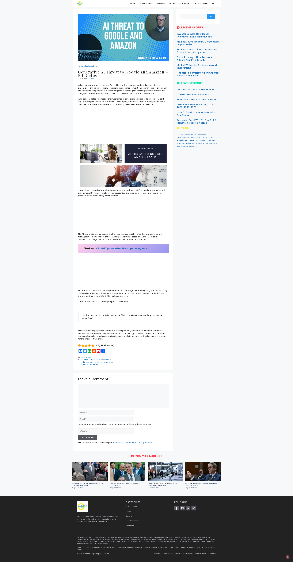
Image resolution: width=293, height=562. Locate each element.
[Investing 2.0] (80, 3)
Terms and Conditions (184, 554)
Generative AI (105, 360)
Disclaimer (212, 554)
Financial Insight (195, 137)
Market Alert (180, 143)
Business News (146, 3)
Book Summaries (201, 3)
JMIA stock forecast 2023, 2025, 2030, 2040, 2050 (195, 106)
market (211, 140)
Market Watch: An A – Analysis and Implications (197, 66)
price (215, 143)
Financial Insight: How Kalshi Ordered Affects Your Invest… (198, 74)
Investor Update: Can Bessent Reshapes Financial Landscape (194, 35)
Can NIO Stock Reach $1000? (193, 94)
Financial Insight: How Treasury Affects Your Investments (194, 58)
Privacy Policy (200, 554)
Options (129, 516)
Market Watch (200, 143)
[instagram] (193, 508)
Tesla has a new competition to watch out (97, 362)
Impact (210, 137)
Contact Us (168, 554)
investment (183, 140)
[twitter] (182, 508)
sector (179, 146)
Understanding (194, 146)
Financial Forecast (183, 137)
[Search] (211, 16)
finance (193, 135)
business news (94, 360)
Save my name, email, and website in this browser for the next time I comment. (115, 424)
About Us (157, 554)
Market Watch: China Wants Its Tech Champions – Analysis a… (197, 51)
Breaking (187, 135)
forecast (204, 137)
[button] (213, 3)
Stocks (172, 3)
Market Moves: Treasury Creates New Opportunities (198, 43)
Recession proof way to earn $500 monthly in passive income (196, 121)
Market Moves (190, 143)
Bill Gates (84, 360)
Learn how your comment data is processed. (133, 442)
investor (194, 140)
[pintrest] (188, 508)
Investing (161, 3)
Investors (203, 141)
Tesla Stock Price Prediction (91, 364)
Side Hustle (184, 3)
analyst (180, 134)
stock (185, 146)
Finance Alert (201, 135)
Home (132, 3)
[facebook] (176, 508)
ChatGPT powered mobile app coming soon (122, 248)
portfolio (208, 143)
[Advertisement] (123, 125)
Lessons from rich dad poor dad (195, 89)
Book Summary (132, 521)
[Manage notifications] (287, 557)
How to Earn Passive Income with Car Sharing (196, 113)
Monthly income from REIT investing (197, 99)
